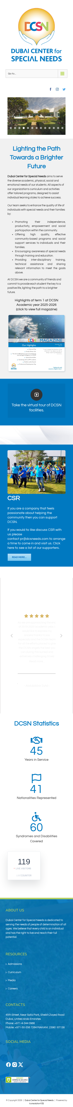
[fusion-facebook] (50, 89)
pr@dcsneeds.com (34, 539)
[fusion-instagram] (57, 89)
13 (62, 128)
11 (54, 128)
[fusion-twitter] (64, 89)
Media (12, 980)
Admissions (15, 964)
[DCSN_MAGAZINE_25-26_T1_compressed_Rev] (36, 343)
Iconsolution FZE (36, 1103)
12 (58, 128)
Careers (13, 988)
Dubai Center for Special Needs (39, 1100)
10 (49, 128)
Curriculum (14, 972)
